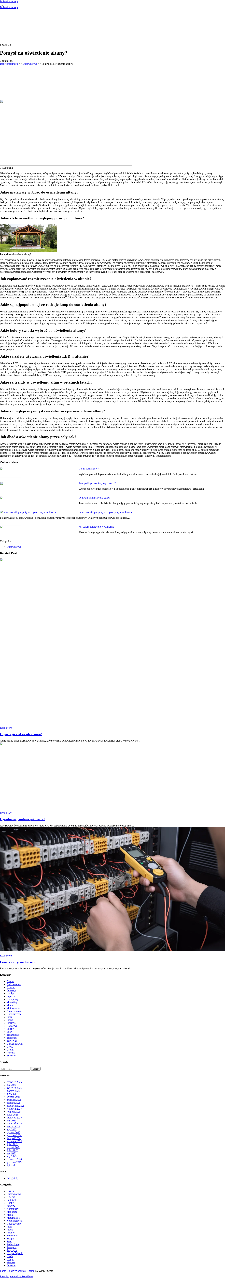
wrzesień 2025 (14, 1108)
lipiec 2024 (12, 1144)
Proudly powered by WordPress (16, 1276)
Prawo (10, 1020)
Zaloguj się (12, 1178)
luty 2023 (11, 1156)
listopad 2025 (14, 1102)
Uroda (10, 1046)
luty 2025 (11, 1129)
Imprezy (11, 996)
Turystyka (12, 1040)
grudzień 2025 (14, 1099)
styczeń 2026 (13, 1096)
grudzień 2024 (14, 1135)
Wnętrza (11, 1052)
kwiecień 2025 (14, 1123)
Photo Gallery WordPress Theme (17, 1270)
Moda (10, 1005)
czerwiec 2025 (14, 1117)
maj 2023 (11, 1153)
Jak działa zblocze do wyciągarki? (96, 526)
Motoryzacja (13, 1008)
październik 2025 (16, 1105)
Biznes (10, 981)
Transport (11, 1037)
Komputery (12, 999)
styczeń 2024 (13, 1147)
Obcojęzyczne (14, 1014)
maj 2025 (11, 1120)
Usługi (10, 1049)
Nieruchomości (14, 1011)
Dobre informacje (9, 1)
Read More (6, 727)
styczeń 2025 (13, 1132)
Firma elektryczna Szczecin (18, 962)
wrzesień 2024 (14, 1141)
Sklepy (10, 1028)
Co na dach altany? (89, 468)
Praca (9, 1017)
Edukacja (11, 990)
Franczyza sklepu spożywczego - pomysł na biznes (105, 512)
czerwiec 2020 (14, 1159)
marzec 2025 (13, 1126)
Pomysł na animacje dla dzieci (94, 497)
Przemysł (11, 1022)
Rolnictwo (12, 1025)
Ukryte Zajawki (15, 1043)
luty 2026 (11, 1093)
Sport (9, 1031)
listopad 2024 (14, 1138)
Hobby (10, 993)
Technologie (13, 1034)
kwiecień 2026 (14, 1087)
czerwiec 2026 (14, 1082)
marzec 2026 (13, 1090)
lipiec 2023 (12, 1150)
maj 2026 (11, 1085)
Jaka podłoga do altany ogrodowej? (97, 483)
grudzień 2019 (14, 1162)
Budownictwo (30, 63)
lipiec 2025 (12, 1114)
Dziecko (11, 987)
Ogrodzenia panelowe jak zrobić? (22, 819)
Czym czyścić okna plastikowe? (21, 734)
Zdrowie (11, 1055)
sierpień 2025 (14, 1111)
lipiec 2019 (12, 1165)
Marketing (12, 1002)
